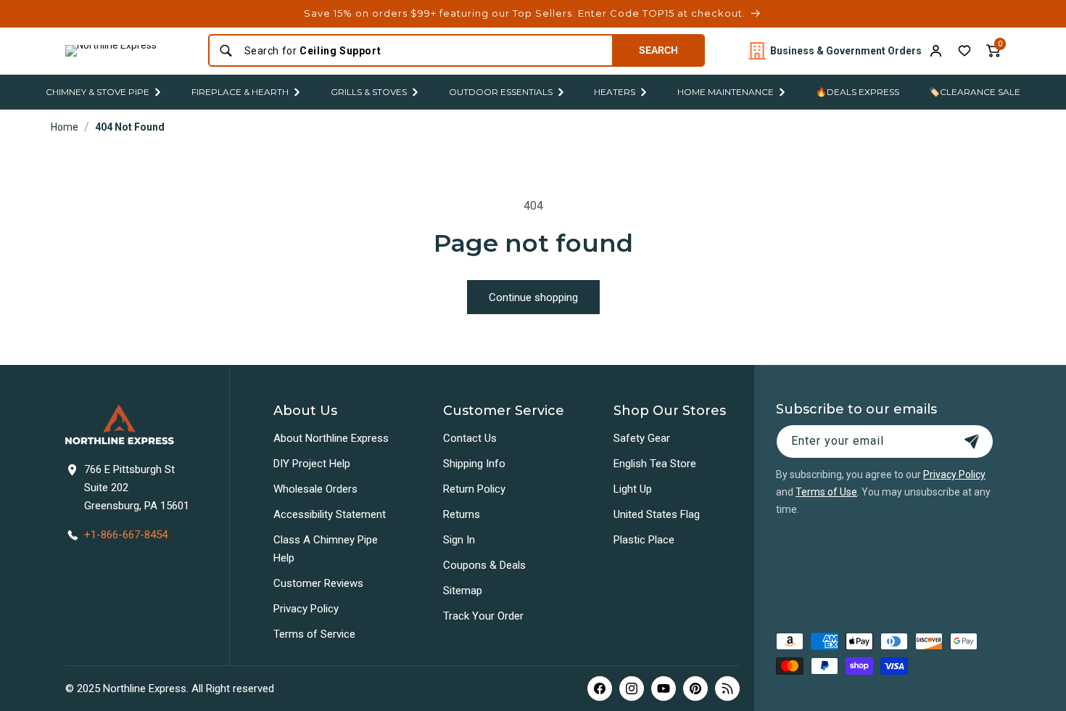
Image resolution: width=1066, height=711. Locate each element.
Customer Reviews (318, 583)
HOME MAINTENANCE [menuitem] (725, 91)
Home (64, 127)
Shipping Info (474, 463)
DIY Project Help (311, 463)
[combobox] (424, 50)
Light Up (632, 489)
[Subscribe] (971, 441)
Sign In (459, 539)
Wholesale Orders (315, 489)
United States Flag (656, 514)
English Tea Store (654, 463)
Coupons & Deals (484, 565)
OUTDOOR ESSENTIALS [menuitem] (501, 91)
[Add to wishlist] (964, 51)
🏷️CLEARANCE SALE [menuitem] (974, 91)
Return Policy (474, 489)
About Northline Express (331, 438)
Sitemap (462, 590)
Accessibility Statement (329, 514)
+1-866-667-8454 (126, 534)
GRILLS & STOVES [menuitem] (369, 91)
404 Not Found (130, 127)
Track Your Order (483, 615)
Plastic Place (643, 539)
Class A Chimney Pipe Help (325, 548)
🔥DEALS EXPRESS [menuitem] (857, 91)
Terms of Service (314, 634)
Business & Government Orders (846, 51)
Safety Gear (641, 438)
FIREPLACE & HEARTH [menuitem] (240, 91)
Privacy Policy (306, 608)
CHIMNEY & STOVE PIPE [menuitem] (97, 91)
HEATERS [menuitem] (614, 91)
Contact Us (470, 438)
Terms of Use (826, 492)
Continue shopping (533, 297)
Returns (461, 514)
